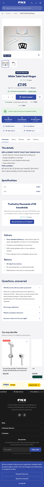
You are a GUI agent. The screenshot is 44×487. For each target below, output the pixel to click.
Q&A (28, 139)
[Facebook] (24, 415)
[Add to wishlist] (39, 97)
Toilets (16, 13)
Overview (5, 139)
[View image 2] (13, 64)
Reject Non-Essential (22, 478)
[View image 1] (5, 64)
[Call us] (32, 3)
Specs (14, 139)
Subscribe (35, 450)
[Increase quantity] (12, 97)
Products (8, 13)
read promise (32, 91)
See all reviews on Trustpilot (22, 222)
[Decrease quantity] (4, 97)
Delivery (36, 139)
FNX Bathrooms (22, 72)
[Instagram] (19, 415)
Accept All (22, 483)
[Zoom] (39, 55)
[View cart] (40, 3)
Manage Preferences (22, 474)
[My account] (36, 3)
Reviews (21, 139)
